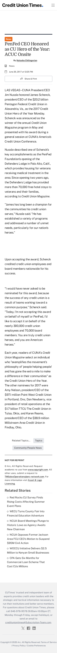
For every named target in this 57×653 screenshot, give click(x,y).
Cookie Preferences (36, 645)
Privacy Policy (18, 645)
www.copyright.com (38, 469)
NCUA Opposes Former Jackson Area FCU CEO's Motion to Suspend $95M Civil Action (28, 539)
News (8, 39)
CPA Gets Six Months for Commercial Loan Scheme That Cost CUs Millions (26, 562)
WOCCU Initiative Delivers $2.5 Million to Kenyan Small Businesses (28, 550)
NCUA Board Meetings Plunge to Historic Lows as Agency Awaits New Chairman (28, 525)
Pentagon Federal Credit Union (24, 104)
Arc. (19, 642)
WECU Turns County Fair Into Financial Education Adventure (25, 513)
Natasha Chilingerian (27, 60)
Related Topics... (21, 440)
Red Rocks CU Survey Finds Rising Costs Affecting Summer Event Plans (26, 501)
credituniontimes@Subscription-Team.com (28, 622)
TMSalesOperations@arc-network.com (24, 476)
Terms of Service (49, 642)
